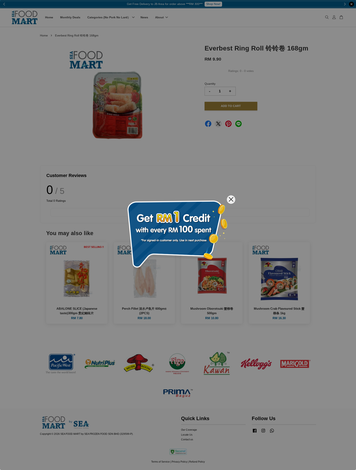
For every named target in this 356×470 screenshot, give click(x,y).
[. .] (178, 235)
